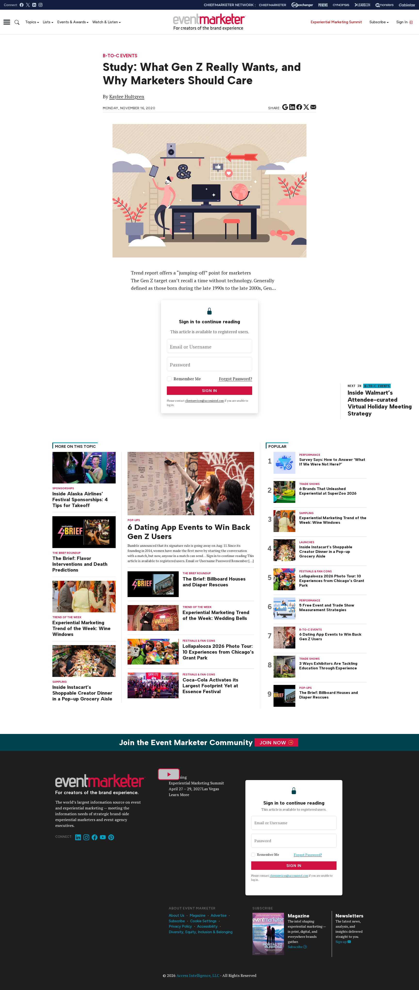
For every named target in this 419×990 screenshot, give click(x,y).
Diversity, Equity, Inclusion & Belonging (201, 932)
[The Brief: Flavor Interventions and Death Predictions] (84, 531)
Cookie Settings (203, 921)
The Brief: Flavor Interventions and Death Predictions (79, 564)
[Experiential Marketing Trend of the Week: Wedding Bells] (153, 617)
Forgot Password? (235, 379)
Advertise (218, 915)
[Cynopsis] (341, 5)
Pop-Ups (134, 520)
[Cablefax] (407, 5)
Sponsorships (63, 488)
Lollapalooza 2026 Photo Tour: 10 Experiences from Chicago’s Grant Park (218, 652)
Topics (30, 22)
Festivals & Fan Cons (199, 641)
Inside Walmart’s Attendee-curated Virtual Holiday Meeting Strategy (380, 403)
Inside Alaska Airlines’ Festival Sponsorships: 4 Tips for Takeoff (80, 499)
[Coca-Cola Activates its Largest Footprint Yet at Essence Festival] (153, 684)
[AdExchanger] (302, 4)
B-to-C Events (120, 56)
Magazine (197, 915)
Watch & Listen (105, 22)
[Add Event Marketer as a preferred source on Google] (285, 107)
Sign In (402, 22)
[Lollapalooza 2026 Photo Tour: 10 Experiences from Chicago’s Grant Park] (153, 651)
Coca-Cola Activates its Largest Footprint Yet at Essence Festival (210, 685)
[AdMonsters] (384, 5)
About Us (176, 915)
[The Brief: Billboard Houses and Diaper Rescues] (153, 584)
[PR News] (323, 5)
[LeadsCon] (362, 4)
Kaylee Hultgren (126, 96)
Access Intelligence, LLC (198, 975)
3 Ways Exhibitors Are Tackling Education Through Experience (328, 665)
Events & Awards (71, 22)
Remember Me (187, 379)
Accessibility (207, 926)
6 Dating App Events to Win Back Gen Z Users (330, 636)
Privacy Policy (180, 926)
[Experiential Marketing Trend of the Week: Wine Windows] (84, 596)
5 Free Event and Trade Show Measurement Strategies (326, 607)
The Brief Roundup (66, 553)
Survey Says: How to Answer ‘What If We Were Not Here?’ (332, 461)
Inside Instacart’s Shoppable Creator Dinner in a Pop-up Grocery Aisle (82, 693)
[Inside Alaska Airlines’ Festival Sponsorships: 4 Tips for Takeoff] (84, 467)
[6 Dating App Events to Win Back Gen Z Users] (191, 483)
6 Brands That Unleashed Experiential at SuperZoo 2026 (327, 491)
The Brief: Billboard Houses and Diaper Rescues (214, 582)
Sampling (59, 682)
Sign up (341, 941)
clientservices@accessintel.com (204, 400)
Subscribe (378, 22)
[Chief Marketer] (272, 5)
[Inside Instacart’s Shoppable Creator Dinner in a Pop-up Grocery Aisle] (84, 660)
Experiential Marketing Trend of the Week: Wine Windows (81, 628)
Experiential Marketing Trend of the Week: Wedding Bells (216, 615)
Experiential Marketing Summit (336, 22)
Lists (46, 22)
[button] (7, 22)
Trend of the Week (66, 617)
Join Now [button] (273, 742)
